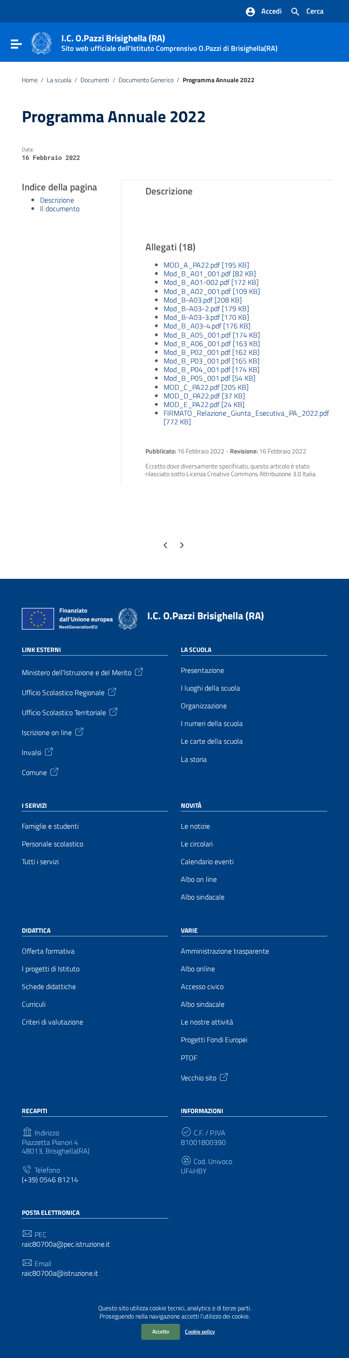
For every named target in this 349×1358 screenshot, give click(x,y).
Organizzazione (204, 705)
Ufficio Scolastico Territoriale (64, 711)
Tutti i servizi (40, 861)
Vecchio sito (198, 1077)
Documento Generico (146, 80)
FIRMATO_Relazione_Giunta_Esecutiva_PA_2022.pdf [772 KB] (246, 417)
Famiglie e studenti (50, 826)
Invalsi (31, 751)
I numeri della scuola (212, 723)
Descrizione (57, 199)
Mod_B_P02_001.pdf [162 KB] (211, 352)
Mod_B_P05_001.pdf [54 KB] (209, 378)
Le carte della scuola (212, 741)
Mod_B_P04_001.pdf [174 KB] (211, 369)
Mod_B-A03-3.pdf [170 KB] (206, 317)
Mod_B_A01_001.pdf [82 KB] (210, 273)
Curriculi (33, 1004)
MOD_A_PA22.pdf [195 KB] (206, 264)
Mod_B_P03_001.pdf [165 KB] (211, 360)
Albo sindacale (202, 897)
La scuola (59, 80)
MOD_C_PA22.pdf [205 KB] (206, 387)
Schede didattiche (49, 986)
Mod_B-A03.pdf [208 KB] (203, 299)
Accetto (160, 1331)
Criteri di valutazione (52, 1022)
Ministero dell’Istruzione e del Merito (76, 672)
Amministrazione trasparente (225, 951)
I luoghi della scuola (210, 688)
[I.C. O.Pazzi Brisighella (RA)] (41, 42)
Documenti (94, 80)
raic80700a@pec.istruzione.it (66, 1244)
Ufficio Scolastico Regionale (63, 691)
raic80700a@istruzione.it (60, 1273)
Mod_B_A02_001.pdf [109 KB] (212, 291)
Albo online (198, 969)
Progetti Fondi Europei (214, 1039)
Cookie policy (200, 1331)
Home (30, 80)
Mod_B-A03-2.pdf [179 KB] (206, 308)
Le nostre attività (207, 1022)
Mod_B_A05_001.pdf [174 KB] (212, 334)
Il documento (60, 208)
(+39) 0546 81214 (50, 1179)
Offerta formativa (48, 951)
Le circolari (197, 844)
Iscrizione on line (47, 731)
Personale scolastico (52, 844)
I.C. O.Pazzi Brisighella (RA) (205, 615)
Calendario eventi (207, 861)
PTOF (189, 1058)
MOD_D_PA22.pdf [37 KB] (204, 395)
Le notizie (195, 826)
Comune (34, 771)
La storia (194, 759)
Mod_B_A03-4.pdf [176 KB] (207, 325)
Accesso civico (202, 986)
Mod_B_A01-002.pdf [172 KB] (211, 282)
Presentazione (202, 670)
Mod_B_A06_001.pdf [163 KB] (212, 343)
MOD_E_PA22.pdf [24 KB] (204, 404)
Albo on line (199, 879)
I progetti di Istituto (51, 969)
